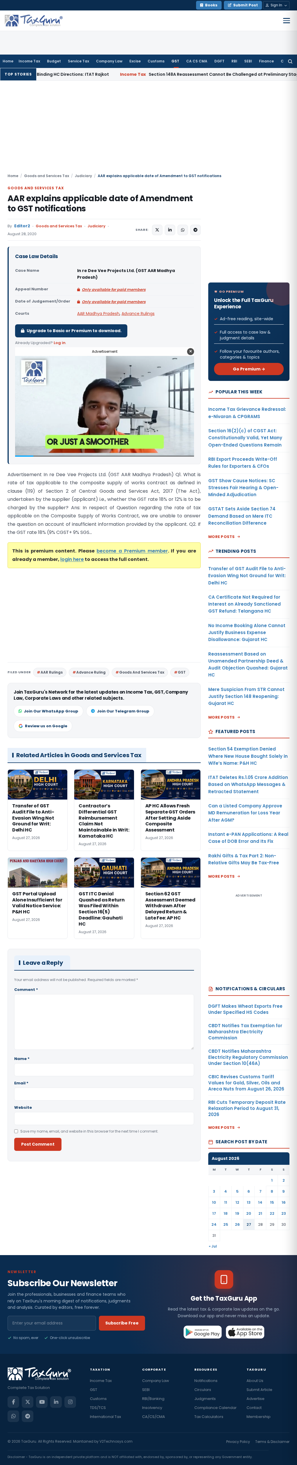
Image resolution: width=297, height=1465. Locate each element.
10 (214, 1202)
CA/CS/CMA (153, 1416)
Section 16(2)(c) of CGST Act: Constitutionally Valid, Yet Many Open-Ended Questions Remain (245, 438)
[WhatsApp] (13, 1416)
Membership (259, 1416)
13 (249, 1202)
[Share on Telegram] (195, 230)
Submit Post (245, 5)
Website (23, 1107)
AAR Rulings (52, 672)
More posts (221, 536)
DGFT (219, 61)
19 (237, 1213)
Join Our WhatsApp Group (51, 711)
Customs (156, 61)
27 (249, 1224)
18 (226, 1213)
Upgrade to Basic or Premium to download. (74, 331)
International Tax (105, 1416)
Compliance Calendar (215, 1407)
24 (214, 1224)
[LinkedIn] (56, 1402)
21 (260, 1213)
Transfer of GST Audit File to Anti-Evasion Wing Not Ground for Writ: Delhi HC (247, 576)
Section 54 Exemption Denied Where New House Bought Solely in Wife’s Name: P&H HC (248, 756)
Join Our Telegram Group (123, 711)
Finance (266, 61)
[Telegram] (27, 1416)
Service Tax (78, 61)
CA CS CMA (196, 61)
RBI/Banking (153, 1398)
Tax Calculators (208, 1416)
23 (283, 1213)
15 (272, 1202)
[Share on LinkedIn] (170, 230)
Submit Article (259, 1389)
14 (260, 1202)
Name (22, 1058)
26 (237, 1224)
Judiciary (83, 175)
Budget (54, 61)
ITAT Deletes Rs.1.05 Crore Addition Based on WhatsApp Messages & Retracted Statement (248, 784)
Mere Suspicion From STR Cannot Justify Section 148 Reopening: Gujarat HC (246, 696)
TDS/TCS (98, 1407)
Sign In (276, 5)
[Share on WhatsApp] (183, 230)
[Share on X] (157, 230)
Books (211, 5)
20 (248, 1213)
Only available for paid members (114, 289)
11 (225, 1202)
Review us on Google (46, 726)
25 (225, 1224)
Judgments (205, 1398)
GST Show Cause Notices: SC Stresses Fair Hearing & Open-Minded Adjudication (243, 488)
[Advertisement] (148, 129)
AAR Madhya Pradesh (98, 313)
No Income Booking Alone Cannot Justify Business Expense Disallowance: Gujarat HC (246, 632)
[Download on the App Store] (245, 1332)
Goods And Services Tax (141, 672)
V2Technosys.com (116, 1441)
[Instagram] (70, 1402)
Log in (60, 342)
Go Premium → (249, 369)
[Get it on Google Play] (202, 1332)
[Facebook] (13, 1402)
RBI (234, 61)
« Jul (213, 1246)
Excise (135, 61)
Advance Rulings (138, 313)
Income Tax (29, 61)
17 (214, 1213)
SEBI (248, 61)
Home (8, 61)
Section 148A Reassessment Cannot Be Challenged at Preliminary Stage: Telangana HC (177, 74)
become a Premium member (132, 551)
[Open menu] (286, 21)
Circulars (202, 1389)
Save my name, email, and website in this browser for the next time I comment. (89, 1131)
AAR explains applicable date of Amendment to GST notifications (100, 203)
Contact (254, 1407)
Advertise (256, 1398)
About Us (255, 1380)
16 (284, 1202)
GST (175, 61)
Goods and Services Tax (46, 175)
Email (21, 1083)
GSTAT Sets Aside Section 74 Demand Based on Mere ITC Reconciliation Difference (242, 516)
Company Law (109, 61)
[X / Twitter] (27, 1402)
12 (237, 1202)
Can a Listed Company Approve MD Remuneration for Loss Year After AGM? (245, 813)
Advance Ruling (91, 672)
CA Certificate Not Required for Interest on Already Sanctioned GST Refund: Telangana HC (244, 604)
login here (72, 559)
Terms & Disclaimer (272, 1441)
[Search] (290, 61)
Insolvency (152, 1407)
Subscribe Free (122, 1323)
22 (272, 1213)
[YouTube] (42, 1402)
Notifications (206, 1380)
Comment (26, 989)
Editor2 (22, 226)
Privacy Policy (238, 1441)
